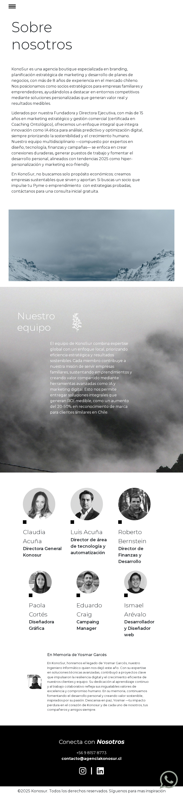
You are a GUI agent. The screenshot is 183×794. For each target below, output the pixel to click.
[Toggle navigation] (14, 6)
